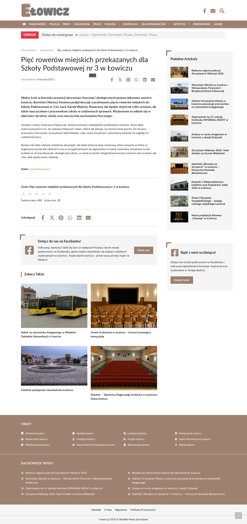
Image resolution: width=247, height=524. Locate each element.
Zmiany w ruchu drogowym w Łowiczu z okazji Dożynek (209, 136)
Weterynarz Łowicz (36, 439)
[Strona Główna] (24, 24)
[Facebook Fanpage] (203, 11)
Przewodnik (201, 24)
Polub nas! (143, 250)
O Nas (108, 510)
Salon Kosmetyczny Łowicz (195, 439)
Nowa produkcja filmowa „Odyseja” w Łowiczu (206, 217)
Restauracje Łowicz (139, 445)
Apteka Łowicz (85, 433)
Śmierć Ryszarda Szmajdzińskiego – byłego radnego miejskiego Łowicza (208, 201)
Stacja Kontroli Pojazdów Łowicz (95, 445)
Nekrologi (130, 24)
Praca (97, 24)
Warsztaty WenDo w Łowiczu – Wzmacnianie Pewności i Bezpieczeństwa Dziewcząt (210, 88)
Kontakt (96, 510)
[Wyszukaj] (222, 10)
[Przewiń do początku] (238, 515)
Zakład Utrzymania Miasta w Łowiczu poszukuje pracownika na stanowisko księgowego (210, 104)
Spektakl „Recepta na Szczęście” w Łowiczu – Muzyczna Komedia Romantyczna (206, 168)
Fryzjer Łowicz (136, 439)
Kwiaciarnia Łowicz (190, 433)
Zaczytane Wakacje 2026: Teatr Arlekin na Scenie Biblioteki (210, 152)
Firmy (66, 24)
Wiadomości (37, 24)
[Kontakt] (213, 11)
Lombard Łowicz (137, 433)
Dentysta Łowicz (35, 433)
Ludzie (218, 24)
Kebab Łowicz (187, 445)
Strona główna (28, 50)
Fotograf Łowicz (85, 439)
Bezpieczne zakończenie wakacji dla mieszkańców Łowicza (166, 473)
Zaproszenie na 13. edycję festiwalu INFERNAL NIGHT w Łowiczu (210, 120)
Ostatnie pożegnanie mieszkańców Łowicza (47, 390)
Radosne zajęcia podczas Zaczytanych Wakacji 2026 (207, 72)
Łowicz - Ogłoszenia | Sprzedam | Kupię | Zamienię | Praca (118, 34)
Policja (54, 24)
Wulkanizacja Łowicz (37, 445)
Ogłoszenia (82, 24)
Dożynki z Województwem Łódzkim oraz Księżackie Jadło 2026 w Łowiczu (210, 185)
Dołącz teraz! (182, 280)
